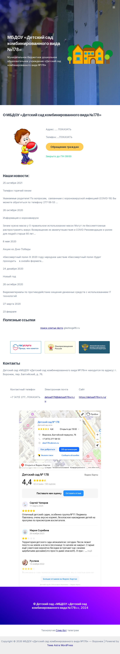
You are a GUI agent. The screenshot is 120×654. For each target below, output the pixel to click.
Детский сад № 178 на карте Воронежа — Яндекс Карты (60, 584)
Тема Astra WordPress (60, 645)
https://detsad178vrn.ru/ (92, 397)
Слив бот (61, 630)
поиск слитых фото (51, 327)
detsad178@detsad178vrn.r (60, 397)
